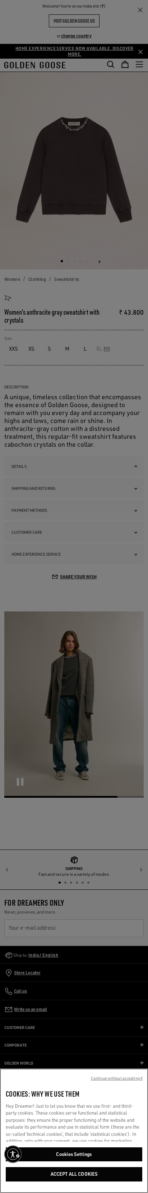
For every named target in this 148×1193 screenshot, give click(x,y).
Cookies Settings (74, 1154)
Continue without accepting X (117, 1078)
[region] (74, 1131)
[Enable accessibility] (13, 1154)
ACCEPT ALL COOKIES (74, 1174)
